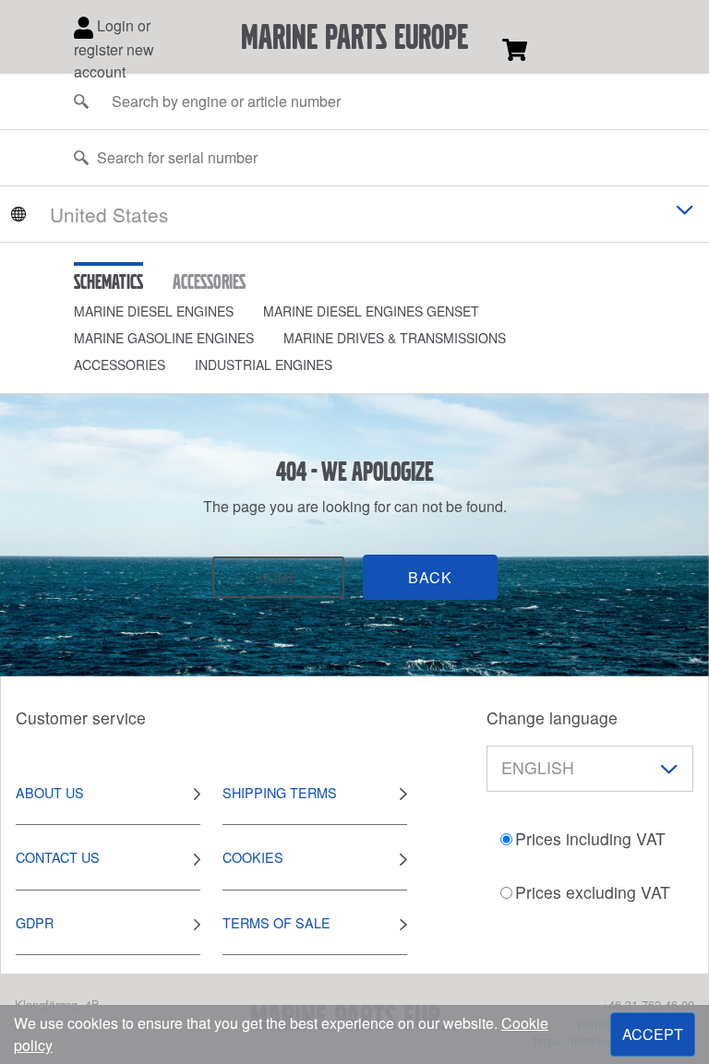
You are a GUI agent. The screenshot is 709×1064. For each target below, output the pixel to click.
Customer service (81, 717)
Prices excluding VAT (592, 891)
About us (50, 792)
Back (430, 577)
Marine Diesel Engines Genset (371, 311)
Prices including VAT (590, 838)
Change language (552, 717)
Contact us (58, 857)
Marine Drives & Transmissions (394, 338)
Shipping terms (279, 792)
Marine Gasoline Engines (164, 338)
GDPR (35, 922)
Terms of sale (276, 922)
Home (278, 577)
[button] (168, 311)
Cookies (252, 857)
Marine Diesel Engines (154, 311)
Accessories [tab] (209, 281)
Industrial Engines (263, 364)
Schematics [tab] (108, 281)
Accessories (119, 364)
